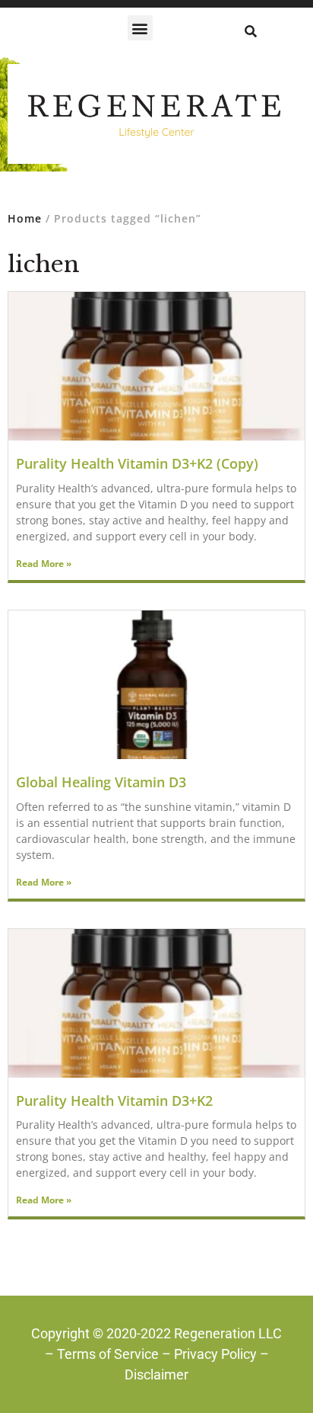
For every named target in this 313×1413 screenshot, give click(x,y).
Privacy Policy (215, 1354)
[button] (140, 27)
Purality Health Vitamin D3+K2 (114, 1100)
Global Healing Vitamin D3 (101, 782)
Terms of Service (108, 1354)
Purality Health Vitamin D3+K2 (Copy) (137, 463)
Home (25, 218)
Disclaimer (156, 1375)
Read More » (43, 563)
